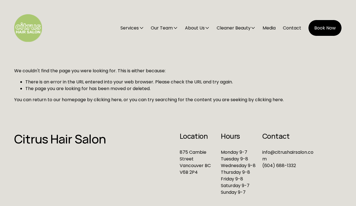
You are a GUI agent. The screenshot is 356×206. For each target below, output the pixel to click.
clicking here (108, 99)
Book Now (325, 28)
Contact (292, 28)
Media (269, 28)
